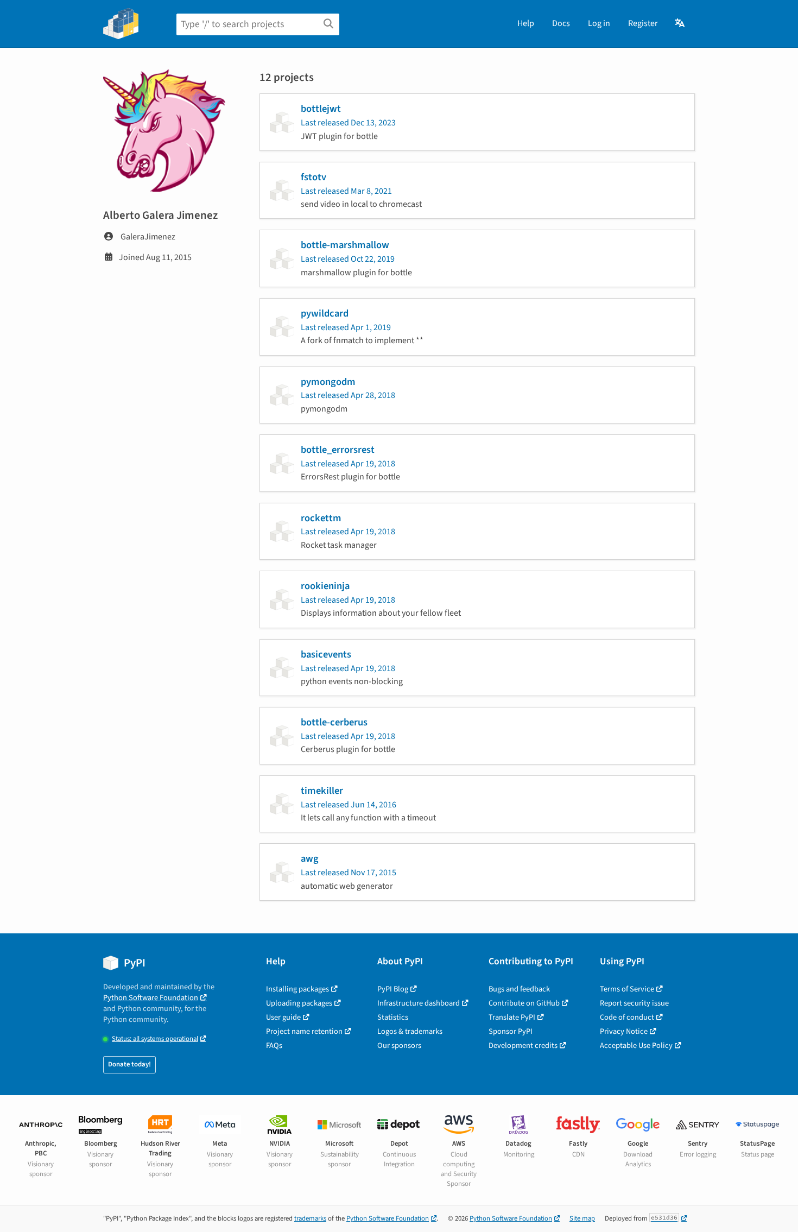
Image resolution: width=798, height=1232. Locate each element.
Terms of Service (627, 989)
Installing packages (297, 989)
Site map (582, 1218)
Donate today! (129, 1064)
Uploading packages (299, 1003)
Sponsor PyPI (511, 1031)
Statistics (392, 1017)
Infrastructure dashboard (418, 1003)
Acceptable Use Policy (636, 1045)
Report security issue (634, 1003)
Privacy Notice (624, 1031)
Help (525, 23)
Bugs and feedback (519, 989)
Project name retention (304, 1031)
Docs (561, 23)
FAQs (274, 1045)
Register (643, 23)
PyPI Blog (392, 989)
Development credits (523, 1045)
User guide (283, 1017)
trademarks (310, 1218)
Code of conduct (627, 1017)
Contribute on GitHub (524, 1003)
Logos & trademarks (409, 1031)
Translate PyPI (512, 1017)
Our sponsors (399, 1045)
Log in (599, 23)
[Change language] (680, 23)
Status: (155, 1039)
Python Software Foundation (150, 997)
